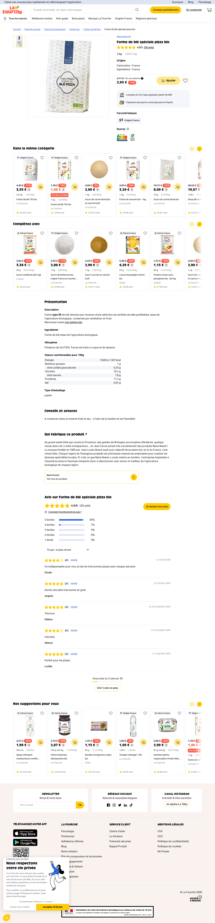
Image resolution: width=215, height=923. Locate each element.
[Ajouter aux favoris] (42, 158)
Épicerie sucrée (32, 29)
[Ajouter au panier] (40, 186)
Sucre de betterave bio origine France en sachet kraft (63, 277)
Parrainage (204, 2)
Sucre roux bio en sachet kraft (97, 277)
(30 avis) (149, 47)
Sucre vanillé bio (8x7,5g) (28, 275)
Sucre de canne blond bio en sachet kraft (97, 201)
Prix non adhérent (132, 78)
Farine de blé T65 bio (26, 199)
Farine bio (74, 29)
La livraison (116, 836)
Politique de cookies (169, 846)
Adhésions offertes (72, 841)
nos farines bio (73, 322)
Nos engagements (71, 861)
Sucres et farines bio (54, 29)
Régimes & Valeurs (72, 866)
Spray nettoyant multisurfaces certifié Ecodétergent (27, 757)
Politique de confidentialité (173, 841)
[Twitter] (120, 805)
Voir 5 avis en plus (107, 688)
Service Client (119, 824)
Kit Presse (163, 851)
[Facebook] (108, 805)
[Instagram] (114, 805)
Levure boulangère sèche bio (132, 277)
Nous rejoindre (69, 876)
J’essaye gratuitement (166, 10)
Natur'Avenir (124, 37)
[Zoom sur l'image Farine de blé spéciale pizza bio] (68, 76)
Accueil (17, 29)
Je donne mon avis (157, 506)
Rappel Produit (118, 846)
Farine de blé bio (92, 29)
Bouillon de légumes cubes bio (98, 757)
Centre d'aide (117, 831)
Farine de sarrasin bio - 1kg (132, 199)
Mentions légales (171, 824)
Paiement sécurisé (120, 841)
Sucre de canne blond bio (166, 199)
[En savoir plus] (128, 129)
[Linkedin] (125, 805)
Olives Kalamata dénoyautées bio (59, 757)
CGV (160, 831)
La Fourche (69, 824)
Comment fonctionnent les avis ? (65, 512)
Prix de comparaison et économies (81, 856)
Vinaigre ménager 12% (130, 755)
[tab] (19, 41)
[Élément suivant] (199, 148)
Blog (190, 2)
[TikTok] (131, 805)
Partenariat (67, 836)
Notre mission (69, 851)
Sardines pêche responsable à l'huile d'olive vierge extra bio (167, 757)
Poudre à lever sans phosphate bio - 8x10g (165, 277)
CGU (160, 836)
